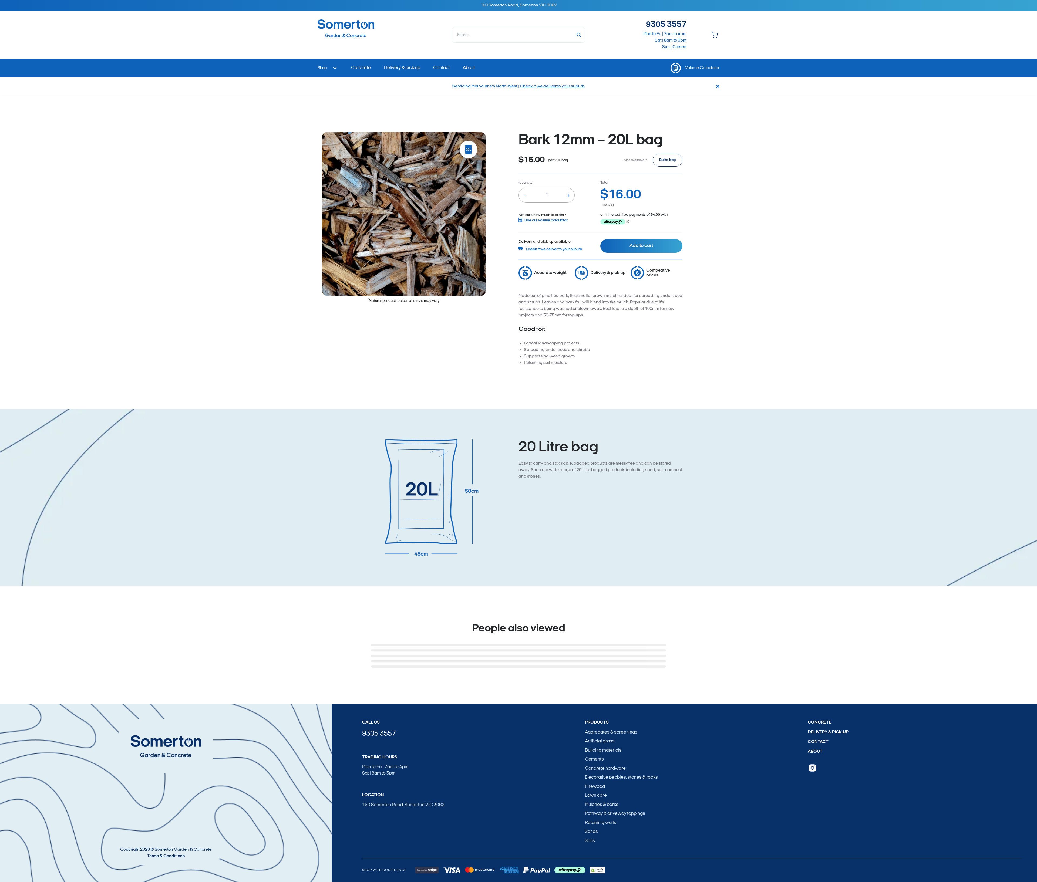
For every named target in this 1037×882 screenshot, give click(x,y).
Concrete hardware (605, 768)
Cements (594, 759)
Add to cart (641, 246)
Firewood (595, 786)
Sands (591, 831)
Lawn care (596, 795)
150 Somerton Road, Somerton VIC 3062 (403, 805)
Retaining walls (600, 822)
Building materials (603, 750)
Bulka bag (667, 160)
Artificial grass (600, 741)
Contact (818, 742)
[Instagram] (812, 767)
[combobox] (518, 34)
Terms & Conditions (166, 856)
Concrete (819, 722)
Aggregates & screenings (611, 732)
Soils (590, 841)
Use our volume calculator (546, 220)
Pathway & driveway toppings (615, 813)
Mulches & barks (601, 804)
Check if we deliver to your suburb (552, 86)
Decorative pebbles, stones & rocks (621, 777)
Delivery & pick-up (828, 732)
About (815, 751)
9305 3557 (666, 25)
